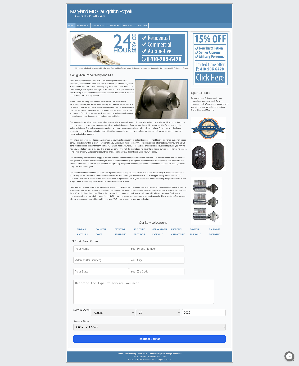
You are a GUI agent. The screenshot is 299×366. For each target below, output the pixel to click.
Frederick (176, 229)
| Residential (129, 354)
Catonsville (178, 234)
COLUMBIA (101, 229)
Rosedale (214, 234)
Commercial (113, 25)
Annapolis (120, 234)
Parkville (157, 234)
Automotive (98, 25)
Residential (83, 25)
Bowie (99, 234)
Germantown (159, 229)
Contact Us (141, 25)
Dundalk (82, 229)
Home (71, 25)
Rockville (139, 229)
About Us (127, 25)
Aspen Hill (82, 234)
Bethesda (120, 229)
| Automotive (141, 354)
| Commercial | (154, 354)
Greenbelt (139, 234)
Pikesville (195, 234)
